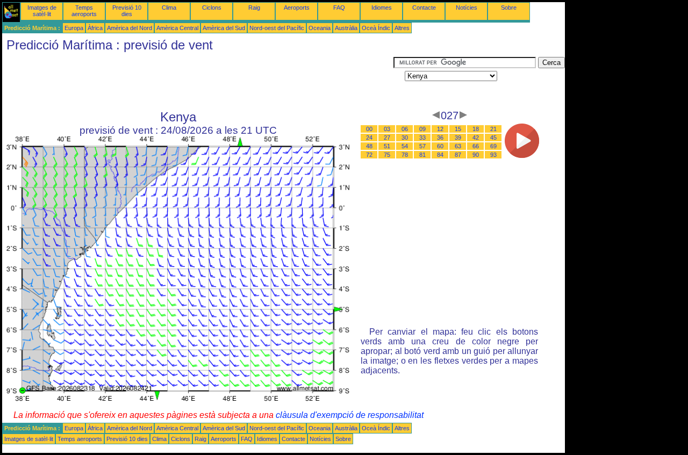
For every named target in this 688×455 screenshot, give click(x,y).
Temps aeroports (84, 10)
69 (493, 146)
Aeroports (297, 7)
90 (475, 154)
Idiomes (381, 7)
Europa (73, 28)
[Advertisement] (197, 81)
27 (387, 137)
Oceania (320, 28)
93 (493, 154)
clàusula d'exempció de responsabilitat (350, 415)
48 (369, 146)
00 (369, 129)
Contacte (424, 7)
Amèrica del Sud (224, 28)
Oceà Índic (376, 28)
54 (405, 146)
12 (440, 129)
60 (440, 146)
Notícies (466, 7)
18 (475, 129)
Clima (169, 7)
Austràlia (346, 28)
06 (405, 129)
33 (422, 137)
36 (440, 137)
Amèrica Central (177, 28)
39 (458, 137)
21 (493, 129)
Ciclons (211, 7)
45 (493, 137)
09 (422, 129)
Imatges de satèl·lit (41, 10)
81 (422, 154)
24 (369, 137)
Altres (402, 28)
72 (369, 154)
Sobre (509, 7)
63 (458, 146)
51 (387, 146)
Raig (254, 7)
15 (458, 129)
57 (422, 146)
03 (387, 129)
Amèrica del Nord (129, 28)
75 (387, 154)
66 (475, 146)
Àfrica (95, 28)
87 (458, 154)
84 (440, 154)
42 (475, 137)
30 (405, 137)
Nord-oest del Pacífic (276, 28)
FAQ (339, 7)
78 (405, 154)
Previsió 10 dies (126, 10)
